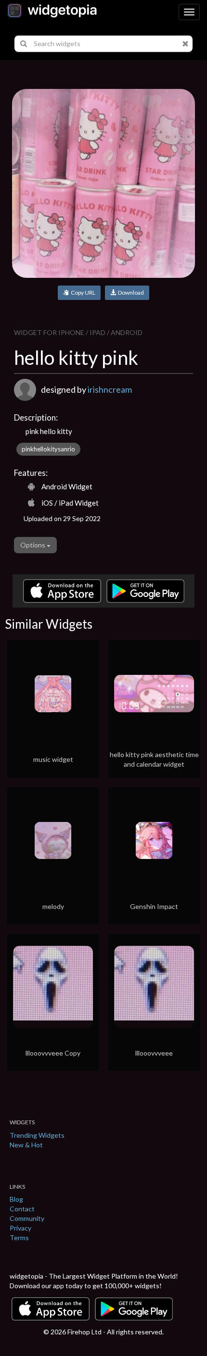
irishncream (110, 389)
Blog (16, 1199)
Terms (19, 1237)
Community (27, 1218)
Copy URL (82, 292)
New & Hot (26, 1145)
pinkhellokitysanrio (48, 449)
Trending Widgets (37, 1135)
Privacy (20, 1228)
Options (33, 545)
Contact (22, 1209)
